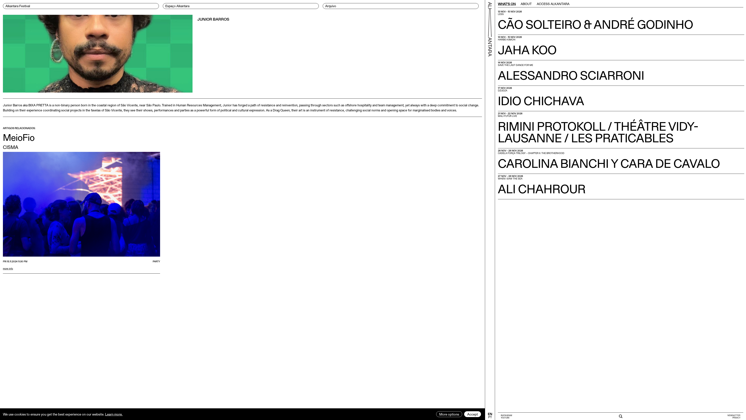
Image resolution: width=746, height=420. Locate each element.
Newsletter (734, 415)
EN (490, 414)
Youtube (505, 417)
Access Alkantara (553, 4)
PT (490, 417)
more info (8, 268)
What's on (507, 4)
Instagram (506, 415)
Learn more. (114, 414)
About (526, 4)
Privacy (736, 417)
